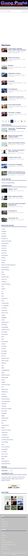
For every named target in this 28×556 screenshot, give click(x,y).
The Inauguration (12, 89)
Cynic (2, 286)
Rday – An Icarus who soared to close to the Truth (16, 150)
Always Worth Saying (20, 75)
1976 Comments (21, 166)
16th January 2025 (12, 106)
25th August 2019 (12, 190)
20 (21, 121)
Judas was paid (4, 360)
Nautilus (3, 382)
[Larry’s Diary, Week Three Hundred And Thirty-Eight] (14, 508)
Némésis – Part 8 (12, 189)
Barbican (3, 257)
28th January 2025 (12, 82)
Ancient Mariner (5, 243)
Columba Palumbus (5, 284)
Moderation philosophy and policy (8, 544)
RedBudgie (3, 413)
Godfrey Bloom (5, 322)
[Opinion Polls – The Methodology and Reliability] (4, 130)
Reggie (3, 415)
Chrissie (3, 274)
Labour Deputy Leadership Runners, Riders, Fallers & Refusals (17, 49)
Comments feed (4, 524)
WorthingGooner (5, 461)
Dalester (3, 288)
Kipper (2, 367)
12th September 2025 (13, 51)
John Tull (3, 355)
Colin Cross (4, 279)
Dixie (2, 293)
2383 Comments (21, 190)
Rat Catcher (4, 411)
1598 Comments (21, 174)
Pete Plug (3, 406)
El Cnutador (4, 308)
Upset (2, 444)
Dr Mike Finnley (5, 303)
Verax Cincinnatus (5, 446)
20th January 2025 (12, 90)
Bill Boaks (10, 65)
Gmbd (2, 320)
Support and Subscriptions (7, 542)
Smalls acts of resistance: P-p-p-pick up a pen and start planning (16, 172)
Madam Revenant (5, 375)
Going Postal (20, 82)
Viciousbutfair (4, 449)
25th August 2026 (12, 144)
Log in (2, 519)
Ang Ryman (4, 245)
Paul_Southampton (5, 401)
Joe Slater (3, 348)
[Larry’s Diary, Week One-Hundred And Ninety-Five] (4, 205)
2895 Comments (20, 198)
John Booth (4, 353)
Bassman (3, 260)
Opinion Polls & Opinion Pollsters (16, 143)
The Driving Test (12, 211)
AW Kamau (4, 253)
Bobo (2, 272)
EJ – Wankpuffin (5, 305)
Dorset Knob (4, 298)
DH (2, 291)
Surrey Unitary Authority (14, 104)
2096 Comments (21, 144)
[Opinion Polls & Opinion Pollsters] (4, 144)
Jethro (2, 336)
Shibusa (3, 427)
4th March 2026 (12, 198)
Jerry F (2, 339)
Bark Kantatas (4, 255)
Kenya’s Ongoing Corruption (15, 196)
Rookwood (4, 420)
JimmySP (3, 344)
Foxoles (3, 315)
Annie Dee (3, 248)
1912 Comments (21, 153)
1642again (3, 231)
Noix (2, 387)
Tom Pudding (4, 442)
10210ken (3, 233)
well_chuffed (18, 59)
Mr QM (3, 379)
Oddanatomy (4, 391)
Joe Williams (4, 351)
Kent (2, 365)
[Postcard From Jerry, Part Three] (20, 508)
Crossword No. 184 (13, 218)
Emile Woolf (4, 310)
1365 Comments (11, 76)
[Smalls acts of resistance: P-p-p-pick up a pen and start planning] (4, 173)
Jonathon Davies (5, 358)
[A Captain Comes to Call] (4, 159)
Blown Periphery (5, 269)
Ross (2, 423)
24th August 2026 (12, 159)
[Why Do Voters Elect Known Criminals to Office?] (4, 137)
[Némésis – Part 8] (4, 190)
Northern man (4, 389)
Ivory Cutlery (4, 332)
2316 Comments (20, 206)
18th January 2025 (12, 98)
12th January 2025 (12, 114)
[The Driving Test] (4, 212)
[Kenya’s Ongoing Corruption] (4, 198)
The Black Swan (5, 437)
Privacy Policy (4, 546)
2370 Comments (21, 138)
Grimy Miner (4, 324)
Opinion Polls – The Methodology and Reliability (16, 129)
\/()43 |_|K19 (4, 454)
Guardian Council (5, 329)
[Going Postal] (14, 5)
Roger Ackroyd (4, 418)
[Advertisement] (14, 29)
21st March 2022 (12, 212)
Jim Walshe (4, 346)
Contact (3, 540)
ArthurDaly (3, 250)
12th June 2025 (12, 67)
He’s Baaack (11, 81)
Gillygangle (3, 317)
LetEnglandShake (5, 370)
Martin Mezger (4, 377)
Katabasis (3, 363)
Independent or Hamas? (14, 73)
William (3, 458)
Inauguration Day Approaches (16, 97)
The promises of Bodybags (15, 164)
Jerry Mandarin (4, 341)
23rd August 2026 (12, 174)
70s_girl (3, 229)
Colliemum (3, 281)
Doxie (2, 300)
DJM (2, 296)
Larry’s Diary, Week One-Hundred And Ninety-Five (16, 204)
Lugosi (3, 372)
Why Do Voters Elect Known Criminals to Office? (15, 136)
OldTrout (3, 394)
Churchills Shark (5, 276)
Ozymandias (4, 396)
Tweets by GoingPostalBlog (7, 182)
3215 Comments (20, 212)
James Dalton (4, 334)
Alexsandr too (4, 238)
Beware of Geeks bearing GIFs (8, 265)
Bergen (3, 262)
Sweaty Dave (4, 432)
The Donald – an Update (14, 112)
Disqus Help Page (5, 549)
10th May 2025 (12, 75)
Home (2, 533)
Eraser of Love (4, 312)
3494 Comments (16, 52)
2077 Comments (12, 99)
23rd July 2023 (12, 206)
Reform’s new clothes (14, 57)
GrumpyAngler (4, 327)
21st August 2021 (12, 219)
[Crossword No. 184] (4, 219)
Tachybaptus (4, 434)
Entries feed (4, 521)
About (2, 537)
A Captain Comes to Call (14, 157)
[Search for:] (14, 11)
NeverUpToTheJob (5, 384)
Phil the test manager (6, 408)
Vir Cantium (4, 451)
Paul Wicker (4, 403)
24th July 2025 (11, 59)
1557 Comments (21, 159)
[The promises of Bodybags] (4, 166)
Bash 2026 (3, 535)
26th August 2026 (12, 131)
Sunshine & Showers (6, 430)
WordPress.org (4, 526)
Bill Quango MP (5, 267)
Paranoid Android (5, 399)
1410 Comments (21, 131)
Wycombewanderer (5, 463)
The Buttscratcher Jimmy (7, 439)
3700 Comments (21, 219)
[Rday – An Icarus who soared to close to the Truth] (4, 151)
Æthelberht (3, 236)
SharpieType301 (5, 425)
